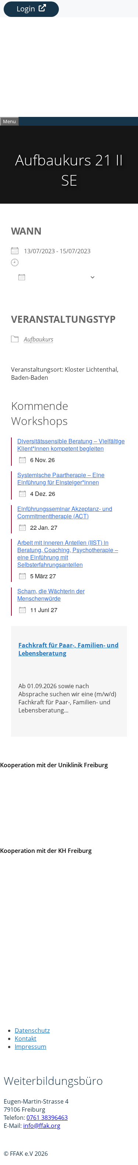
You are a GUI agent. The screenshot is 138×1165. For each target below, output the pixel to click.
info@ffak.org (41, 1126)
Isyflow (13, 1140)
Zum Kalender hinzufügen (57, 277)
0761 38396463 (47, 1118)
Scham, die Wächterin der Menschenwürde (51, 595)
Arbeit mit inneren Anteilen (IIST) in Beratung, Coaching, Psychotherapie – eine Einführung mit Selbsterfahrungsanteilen (67, 553)
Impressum (30, 1047)
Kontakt (25, 1038)
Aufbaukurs (38, 339)
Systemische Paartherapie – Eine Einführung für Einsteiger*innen (61, 478)
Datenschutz (32, 1030)
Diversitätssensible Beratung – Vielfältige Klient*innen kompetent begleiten (71, 445)
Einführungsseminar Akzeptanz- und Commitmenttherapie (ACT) (64, 512)
